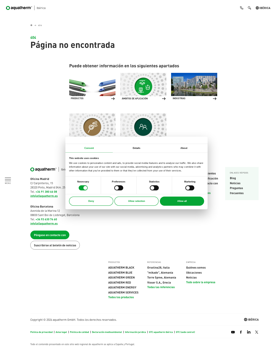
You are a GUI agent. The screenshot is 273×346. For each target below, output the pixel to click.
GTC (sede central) (185, 332)
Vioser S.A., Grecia (159, 282)
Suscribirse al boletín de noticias (55, 245)
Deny (91, 201)
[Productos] (92, 86)
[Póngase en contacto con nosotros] (143, 126)
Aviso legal (61, 332)
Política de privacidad (41, 332)
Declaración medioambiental (107, 332)
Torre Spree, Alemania (161, 277)
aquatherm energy (122, 287)
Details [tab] (136, 148)
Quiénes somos (196, 267)
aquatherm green (121, 277)
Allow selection (136, 201)
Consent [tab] (89, 148)
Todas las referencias (161, 287)
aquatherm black (121, 267)
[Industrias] (194, 86)
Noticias (235, 183)
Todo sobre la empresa (200, 282)
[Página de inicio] (31, 25)
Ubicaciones (194, 272)
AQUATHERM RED (119, 282)
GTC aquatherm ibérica (161, 332)
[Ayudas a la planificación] (92, 126)
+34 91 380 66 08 (46, 191)
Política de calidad (79, 332)
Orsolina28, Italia (158, 267)
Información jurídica (135, 332)
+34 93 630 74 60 (46, 219)
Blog (233, 178)
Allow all (182, 201)
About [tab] (183, 148)
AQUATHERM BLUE (120, 272)
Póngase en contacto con (50, 235)
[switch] (118, 188)
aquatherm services (123, 292)
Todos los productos (121, 297)
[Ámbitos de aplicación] (143, 86)
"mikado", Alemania (160, 272)
